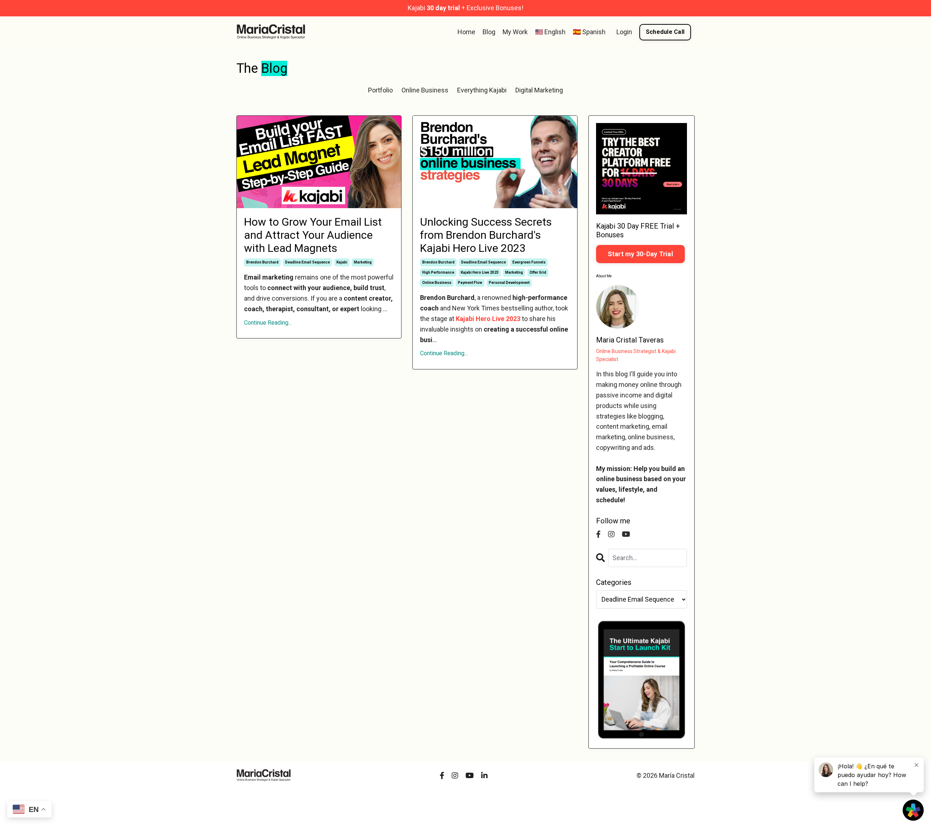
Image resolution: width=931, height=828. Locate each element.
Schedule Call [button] (665, 31)
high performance (438, 272)
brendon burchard (262, 262)
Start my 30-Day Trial (640, 254)
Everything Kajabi (482, 90)
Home (466, 32)
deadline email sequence (307, 262)
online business (436, 283)
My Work (515, 32)
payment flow (470, 283)
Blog (489, 32)
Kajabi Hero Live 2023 (488, 318)
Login (624, 32)
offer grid (538, 272)
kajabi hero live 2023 (480, 272)
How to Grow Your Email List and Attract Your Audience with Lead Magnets (313, 234)
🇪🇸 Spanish (589, 32)
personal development (509, 283)
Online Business (424, 90)
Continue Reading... (268, 322)
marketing (363, 262)
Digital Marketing (539, 90)
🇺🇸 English (550, 32)
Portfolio (380, 90)
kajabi (341, 262)
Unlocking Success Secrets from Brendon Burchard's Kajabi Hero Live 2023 (486, 234)
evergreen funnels (529, 262)
